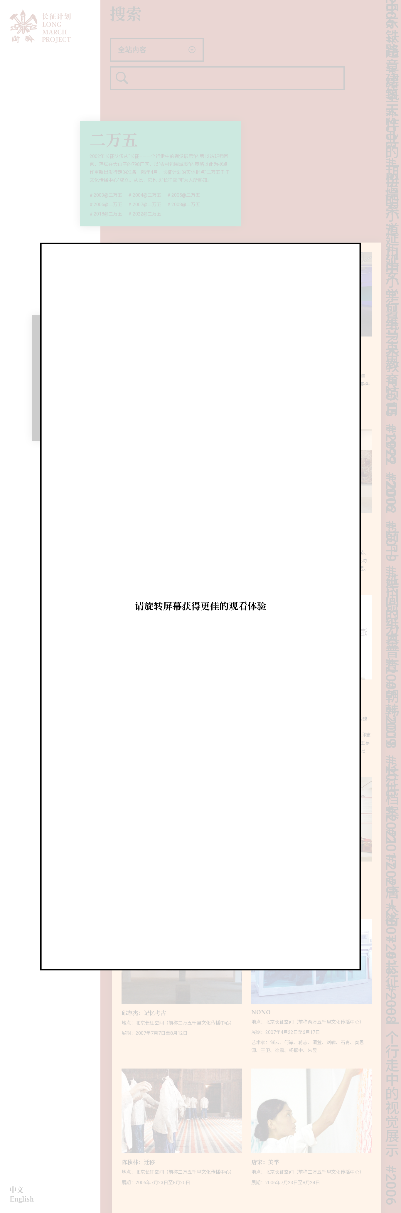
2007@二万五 (147, 204)
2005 (391, 655)
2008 (391, 981)
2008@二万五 (185, 204)
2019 (391, 520)
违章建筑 (391, 46)
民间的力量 (391, 587)
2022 (391, 423)
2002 (391, 471)
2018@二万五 (108, 214)
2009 (391, 704)
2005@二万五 (185, 195)
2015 (391, 374)
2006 (391, 1163)
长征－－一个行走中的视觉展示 (391, 1031)
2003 (391, 106)
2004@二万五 (147, 195)
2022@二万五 (147, 214)
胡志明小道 (391, 174)
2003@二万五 (108, 195)
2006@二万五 (108, 204)
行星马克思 (391, 306)
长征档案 (391, 764)
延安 (391, 240)
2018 (391, 933)
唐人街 (391, 879)
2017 (391, 825)
